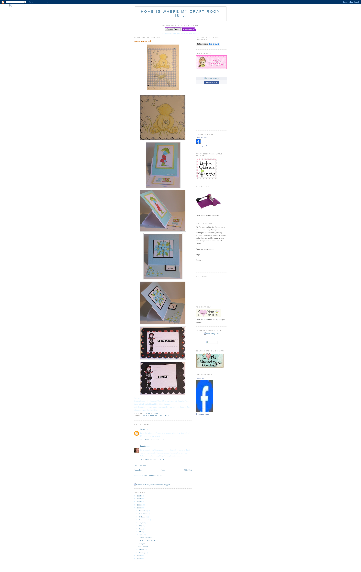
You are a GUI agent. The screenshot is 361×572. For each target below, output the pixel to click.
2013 (139, 498)
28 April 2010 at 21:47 (152, 439)
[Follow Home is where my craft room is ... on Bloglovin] (208, 45)
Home (163, 470)
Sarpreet (143, 429)
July (141, 525)
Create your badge (202, 414)
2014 (139, 495)
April (141, 534)
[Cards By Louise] (198, 143)
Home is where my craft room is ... (180, 13)
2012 (139, 501)
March (142, 549)
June (141, 528)
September (143, 519)
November (143, 513)
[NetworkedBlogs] (211, 78)
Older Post (188, 470)
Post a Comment (140, 465)
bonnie (143, 446)
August (142, 522)
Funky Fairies (148, 415)
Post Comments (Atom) (153, 475)
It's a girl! (142, 543)
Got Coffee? (143, 546)
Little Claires (162, 415)
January (142, 552)
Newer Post (138, 470)
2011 (139, 505)
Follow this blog (211, 82)
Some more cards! (145, 537)
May (141, 531)
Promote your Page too (204, 146)
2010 (139, 507)
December (143, 510)
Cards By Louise (201, 138)
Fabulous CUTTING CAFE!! (149, 540)
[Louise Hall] (204, 411)
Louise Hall (199, 378)
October (142, 516)
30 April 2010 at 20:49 (152, 459)
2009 (139, 555)
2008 (139, 558)
